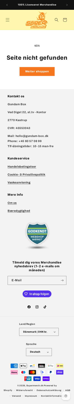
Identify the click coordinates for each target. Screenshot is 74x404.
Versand (16, 396)
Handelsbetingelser (22, 166)
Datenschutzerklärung (49, 390)
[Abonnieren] (62, 280)
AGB (67, 390)
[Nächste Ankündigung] (67, 5)
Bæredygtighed (19, 210)
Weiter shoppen (37, 71)
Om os (12, 202)
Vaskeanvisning (19, 182)
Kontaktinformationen (53, 396)
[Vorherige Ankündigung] (7, 5)
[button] (7, 20)
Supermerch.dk (34, 385)
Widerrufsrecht (24, 390)
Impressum (31, 396)
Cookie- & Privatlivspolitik (26, 174)
